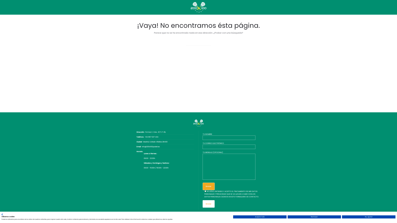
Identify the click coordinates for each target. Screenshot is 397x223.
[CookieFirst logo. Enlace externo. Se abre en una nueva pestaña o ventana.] (2, 214)
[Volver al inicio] (198, 7)
